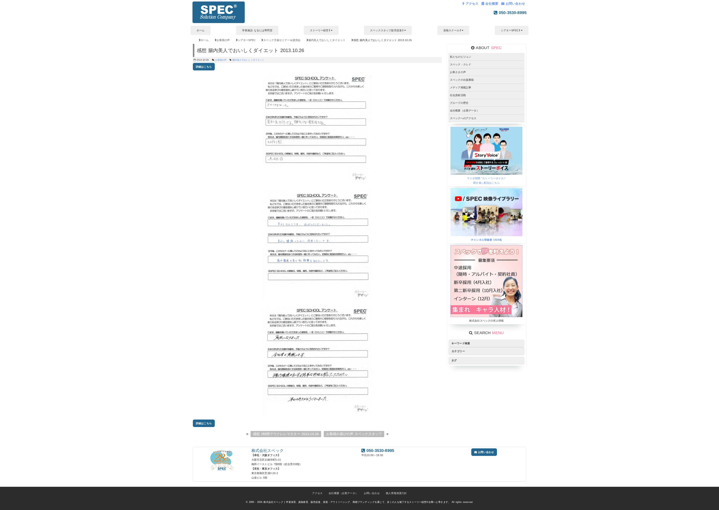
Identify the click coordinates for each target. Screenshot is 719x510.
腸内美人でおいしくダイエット (248, 60)
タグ (454, 360)
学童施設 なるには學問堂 (257, 30)
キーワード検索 (460, 343)
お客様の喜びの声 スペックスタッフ (354, 434)
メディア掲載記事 (460, 87)
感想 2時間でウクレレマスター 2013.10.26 (286, 434)
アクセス (471, 3)
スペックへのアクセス (463, 118)
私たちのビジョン (460, 56)
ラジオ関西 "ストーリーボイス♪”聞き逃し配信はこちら (486, 180)
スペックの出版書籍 (462, 79)
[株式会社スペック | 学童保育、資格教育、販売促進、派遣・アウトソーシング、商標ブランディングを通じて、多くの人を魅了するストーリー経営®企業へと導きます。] (218, 22)
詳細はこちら (204, 66)
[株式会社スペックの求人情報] (486, 316)
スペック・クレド (460, 64)
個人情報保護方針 (396, 493)
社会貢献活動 (458, 95)
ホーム (200, 30)
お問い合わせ (514, 3)
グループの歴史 (459, 102)
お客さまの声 (458, 72)
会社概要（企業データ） (464, 110)
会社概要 (491, 3)
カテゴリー (458, 351)
